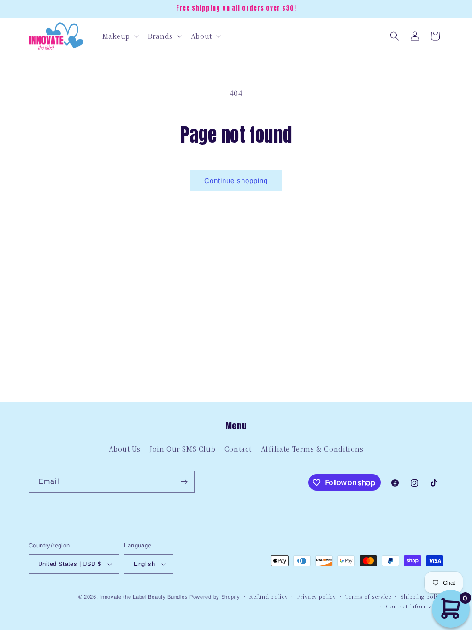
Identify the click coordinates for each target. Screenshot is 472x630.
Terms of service (368, 596)
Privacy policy (316, 596)
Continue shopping (236, 180)
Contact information (414, 606)
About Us (125, 448)
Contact (238, 448)
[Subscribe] (184, 482)
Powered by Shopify (214, 597)
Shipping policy (422, 596)
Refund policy (268, 596)
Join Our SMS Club (182, 448)
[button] (120, 36)
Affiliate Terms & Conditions (312, 448)
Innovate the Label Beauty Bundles (144, 597)
